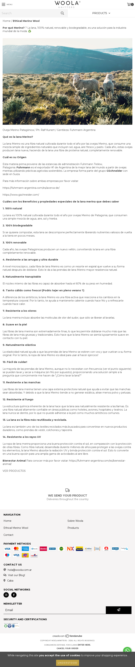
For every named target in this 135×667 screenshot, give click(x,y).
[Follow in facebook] (14, 595)
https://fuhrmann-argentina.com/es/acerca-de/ (31, 187)
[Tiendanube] (67, 637)
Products (73, 527)
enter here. (84, 645)
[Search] (62, 13)
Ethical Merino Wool (16, 527)
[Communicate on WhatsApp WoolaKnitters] (127, 651)
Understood (67, 662)
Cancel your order (67, 648)
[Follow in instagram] (6, 595)
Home (7, 21)
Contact (8, 534)
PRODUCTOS (17, 470)
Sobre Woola (75, 520)
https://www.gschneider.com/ (21, 194)
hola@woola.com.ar (20, 569)
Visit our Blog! (16, 575)
